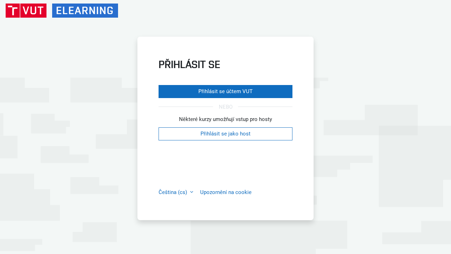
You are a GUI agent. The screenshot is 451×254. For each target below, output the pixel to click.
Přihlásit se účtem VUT (225, 91)
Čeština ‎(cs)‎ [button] (174, 192)
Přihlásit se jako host (225, 134)
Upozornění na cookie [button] (226, 192)
